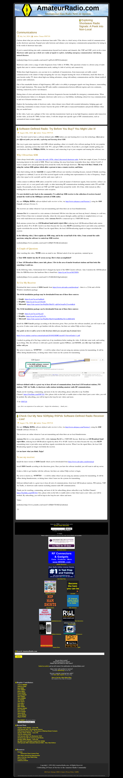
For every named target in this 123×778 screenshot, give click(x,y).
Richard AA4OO (22, 708)
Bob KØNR (21, 688)
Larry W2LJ (21, 703)
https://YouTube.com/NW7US (34, 394)
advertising (61, 670)
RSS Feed (47, 772)
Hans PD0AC (21, 696)
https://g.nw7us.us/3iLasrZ (34, 313)
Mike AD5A (21, 705)
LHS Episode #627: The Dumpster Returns (30, 729)
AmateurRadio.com (68, 8)
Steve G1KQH (22, 711)
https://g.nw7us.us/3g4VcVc (36, 316)
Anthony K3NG (22, 686)
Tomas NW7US (44, 36)
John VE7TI (21, 701)
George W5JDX (22, 695)
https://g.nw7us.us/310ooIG (36, 301)
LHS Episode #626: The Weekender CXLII (30, 736)
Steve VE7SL (21, 713)
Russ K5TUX (21, 710)
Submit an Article (23, 760)
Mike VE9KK (21, 706)
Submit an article (44, 666)
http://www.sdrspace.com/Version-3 (78, 201)
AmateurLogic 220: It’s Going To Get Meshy (30, 738)
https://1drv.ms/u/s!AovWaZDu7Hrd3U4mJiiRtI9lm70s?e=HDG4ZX (51, 319)
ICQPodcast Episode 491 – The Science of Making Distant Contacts (37, 731)
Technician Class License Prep (29, 753)
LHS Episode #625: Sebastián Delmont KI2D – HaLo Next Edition (37, 742)
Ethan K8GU (21, 691)
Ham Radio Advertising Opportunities (29, 755)
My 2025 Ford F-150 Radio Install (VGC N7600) (31, 741)
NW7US (24, 401)
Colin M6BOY (22, 690)
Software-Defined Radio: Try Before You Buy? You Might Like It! (57, 128)
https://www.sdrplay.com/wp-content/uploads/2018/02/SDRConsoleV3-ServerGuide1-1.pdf (48, 335)
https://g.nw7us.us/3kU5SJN (68, 272)
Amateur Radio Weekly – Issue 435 (28, 732)
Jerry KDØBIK (22, 698)
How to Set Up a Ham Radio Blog (61, 677)
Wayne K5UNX (22, 716)
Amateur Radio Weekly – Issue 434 (28, 739)
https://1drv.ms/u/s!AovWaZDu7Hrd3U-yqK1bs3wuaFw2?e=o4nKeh (51, 304)
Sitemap (53, 772)
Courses (20, 752)
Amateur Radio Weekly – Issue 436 (28, 727)
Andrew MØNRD (22, 684)
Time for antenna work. (24, 734)
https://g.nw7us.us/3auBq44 (34, 299)
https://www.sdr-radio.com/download (65, 287)
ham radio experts (59, 674)
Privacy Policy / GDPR (72, 772)
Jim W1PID (21, 700)
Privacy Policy (22, 759)
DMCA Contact (60, 772)
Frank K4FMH (22, 693)
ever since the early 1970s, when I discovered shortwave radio (56, 159)
